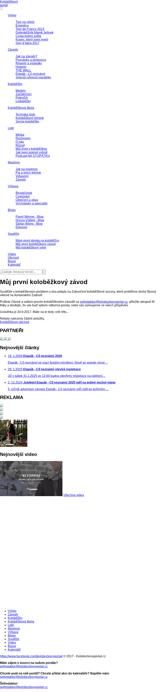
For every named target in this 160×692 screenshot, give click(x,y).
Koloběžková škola (21, 107)
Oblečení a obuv (27, 200)
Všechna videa (73, 495)
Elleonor (21, 227)
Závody (13, 49)
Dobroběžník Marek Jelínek (34, 32)
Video (12, 254)
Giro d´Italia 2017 (27, 43)
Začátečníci (24, 94)
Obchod (13, 257)
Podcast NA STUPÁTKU (33, 155)
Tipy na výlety (25, 22)
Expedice (22, 25)
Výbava (13, 186)
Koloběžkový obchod (14, 322)
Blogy (12, 210)
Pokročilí (22, 97)
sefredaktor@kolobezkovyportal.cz (104, 301)
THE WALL (23, 70)
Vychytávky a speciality (32, 203)
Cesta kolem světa (28, 36)
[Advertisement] (80, 524)
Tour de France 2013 (30, 29)
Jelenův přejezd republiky (33, 77)
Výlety (12, 15)
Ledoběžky (23, 101)
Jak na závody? (26, 56)
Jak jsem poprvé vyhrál (31, 152)
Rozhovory (23, 138)
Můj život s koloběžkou (31, 148)
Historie (21, 66)
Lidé (11, 128)
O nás (20, 141)
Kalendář (14, 264)
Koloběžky (15, 84)
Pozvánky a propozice (31, 59)
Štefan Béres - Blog (29, 223)
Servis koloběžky (27, 121)
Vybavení (22, 176)
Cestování (23, 196)
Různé (20, 145)
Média (20, 134)
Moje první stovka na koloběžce (37, 240)
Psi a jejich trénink (28, 172)
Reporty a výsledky (29, 63)
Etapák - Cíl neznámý (30, 74)
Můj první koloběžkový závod (36, 244)
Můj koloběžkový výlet (31, 247)
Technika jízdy (25, 114)
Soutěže (13, 233)
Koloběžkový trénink (30, 118)
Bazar (12, 261)
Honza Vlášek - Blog (30, 220)
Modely (21, 90)
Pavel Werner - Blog (30, 216)
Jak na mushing (26, 169)
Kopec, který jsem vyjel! (32, 39)
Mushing (14, 162)
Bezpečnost (24, 193)
